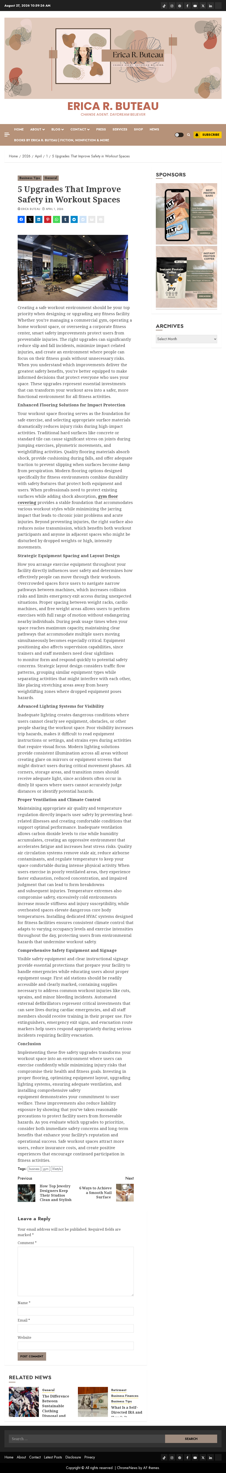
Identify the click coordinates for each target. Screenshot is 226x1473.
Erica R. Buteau (113, 106)
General (51, 178)
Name (24, 1302)
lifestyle (56, 1169)
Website (24, 1337)
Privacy (89, 1457)
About (35, 129)
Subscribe (210, 134)
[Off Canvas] (7, 134)
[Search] (188, 134)
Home (19, 129)
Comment (27, 1242)
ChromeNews (127, 1467)
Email (24, 1320)
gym (46, 1169)
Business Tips (29, 178)
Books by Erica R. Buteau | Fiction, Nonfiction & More (61, 140)
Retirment (118, 1390)
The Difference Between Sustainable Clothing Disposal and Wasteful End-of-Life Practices (57, 1411)
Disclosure (73, 1457)
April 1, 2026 (55, 209)
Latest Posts (53, 1457)
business (34, 1169)
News (154, 129)
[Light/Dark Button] (179, 135)
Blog (55, 129)
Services (120, 129)
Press (101, 129)
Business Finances (124, 1396)
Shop (138, 129)
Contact (78, 129)
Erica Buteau (30, 209)
